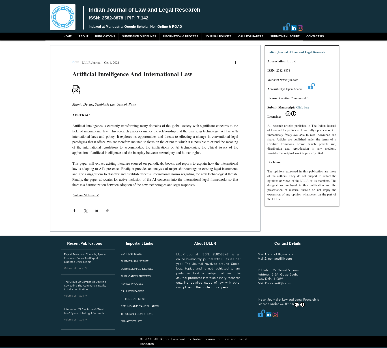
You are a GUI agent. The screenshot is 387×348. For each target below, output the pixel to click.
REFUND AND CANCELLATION (140, 306)
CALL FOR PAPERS (132, 291)
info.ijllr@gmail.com (281, 254)
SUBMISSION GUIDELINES (137, 268)
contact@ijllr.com (280, 259)
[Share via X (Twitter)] (85, 210)
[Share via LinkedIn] (96, 210)
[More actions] (235, 62)
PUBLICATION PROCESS (136, 276)
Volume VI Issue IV (86, 195)
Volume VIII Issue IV (75, 268)
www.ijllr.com (289, 80)
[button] (105, 36)
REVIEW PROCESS (132, 283)
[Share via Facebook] (74, 210)
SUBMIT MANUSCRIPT (134, 261)
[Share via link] (107, 210)
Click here (302, 107)
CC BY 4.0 (287, 304)
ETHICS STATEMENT (133, 299)
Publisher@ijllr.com (278, 283)
